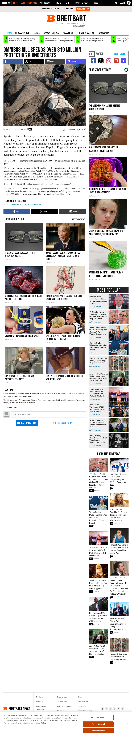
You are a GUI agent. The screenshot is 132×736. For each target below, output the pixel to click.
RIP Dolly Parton (22, 33)
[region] (66, 724)
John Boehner (35, 204)
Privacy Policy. (41, 723)
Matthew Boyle (11, 129)
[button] (6, 3)
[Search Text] (116, 3)
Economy (79, 3)
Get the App (82, 706)
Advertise (60, 711)
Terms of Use (62, 697)
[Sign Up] (83, 9)
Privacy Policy (62, 702)
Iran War (36, 33)
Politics (6, 204)
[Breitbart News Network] (92, 54)
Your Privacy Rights (98, 717)
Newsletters (31, 3)
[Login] (122, 3)
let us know (78, 393)
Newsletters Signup (85, 711)
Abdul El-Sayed (69, 33)
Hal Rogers (24, 204)
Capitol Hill (14, 204)
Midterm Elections (87, 33)
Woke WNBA (104, 33)
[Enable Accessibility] (129, 3)
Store (80, 697)
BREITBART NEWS (19, 708)
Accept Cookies (98, 730)
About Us (39, 702)
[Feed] (122, 708)
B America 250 (45, 3)
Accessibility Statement (41, 707)
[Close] (128, 723)
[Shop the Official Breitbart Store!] (118, 54)
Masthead (39, 697)
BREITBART (71, 18)
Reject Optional (98, 724)
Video (95, 3)
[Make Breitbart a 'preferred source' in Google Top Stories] (74, 129)
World (86, 3)
